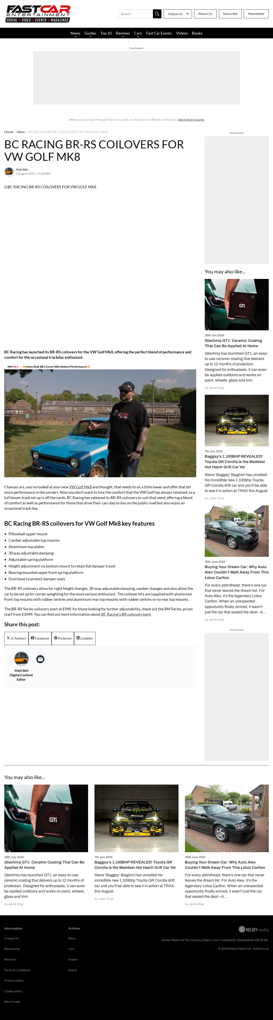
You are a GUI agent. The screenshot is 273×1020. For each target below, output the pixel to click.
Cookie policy (13, 991)
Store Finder (12, 1001)
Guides (90, 33)
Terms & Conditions (17, 970)
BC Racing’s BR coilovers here (126, 614)
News (75, 33)
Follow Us (175, 14)
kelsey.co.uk (261, 948)
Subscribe (230, 14)
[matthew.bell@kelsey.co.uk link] (40, 659)
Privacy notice (13, 980)
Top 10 (106, 33)
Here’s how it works (191, 119)
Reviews (123, 33)
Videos (182, 33)
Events (72, 970)
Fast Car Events (159, 33)
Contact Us (11, 938)
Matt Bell (22, 169)
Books (197, 33)
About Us (205, 14)
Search (157, 13)
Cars (138, 33)
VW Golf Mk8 (80, 487)
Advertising (12, 948)
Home (8, 132)
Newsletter (256, 14)
